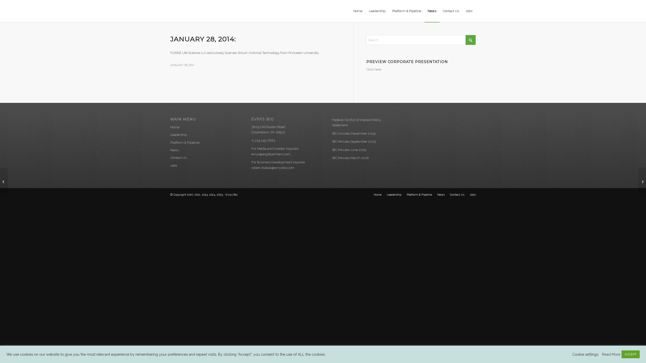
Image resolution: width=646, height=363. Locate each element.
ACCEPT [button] (631, 354)
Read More (611, 354)
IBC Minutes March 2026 (350, 158)
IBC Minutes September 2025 (354, 141)
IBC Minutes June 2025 (349, 150)
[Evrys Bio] (194, 11)
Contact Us (178, 158)
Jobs (173, 165)
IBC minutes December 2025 (353, 133)
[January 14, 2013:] (4, 181)
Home (174, 127)
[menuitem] (358, 11)
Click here (373, 69)
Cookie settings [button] (585, 354)
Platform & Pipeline (184, 142)
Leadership (178, 135)
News (174, 150)
